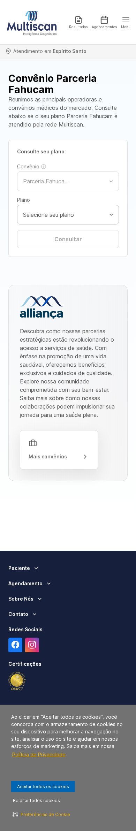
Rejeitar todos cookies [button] (36, 800)
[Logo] (32, 22)
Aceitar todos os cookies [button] (43, 786)
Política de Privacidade (39, 754)
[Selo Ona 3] (17, 681)
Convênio (28, 166)
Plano (23, 200)
